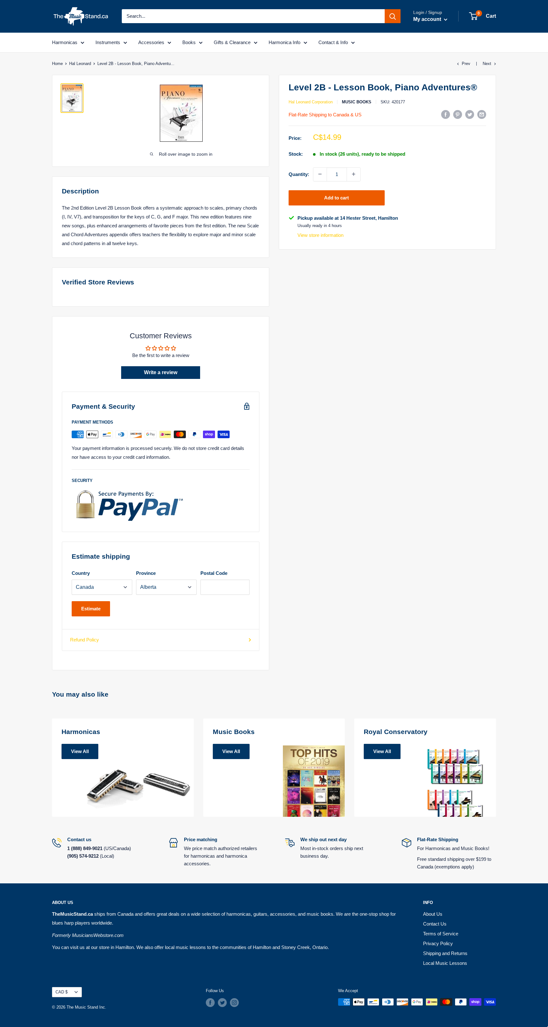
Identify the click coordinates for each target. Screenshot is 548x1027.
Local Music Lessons (445, 963)
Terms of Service (440, 933)
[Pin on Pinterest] (457, 114)
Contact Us (435, 923)
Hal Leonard (80, 63)
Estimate (91, 608)
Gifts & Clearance (232, 42)
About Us (432, 914)
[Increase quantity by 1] (353, 174)
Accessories (151, 42)
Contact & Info (333, 42)
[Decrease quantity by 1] (320, 174)
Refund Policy (84, 639)
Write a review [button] (160, 372)
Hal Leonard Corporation (311, 102)
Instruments (107, 42)
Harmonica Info (284, 42)
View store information (320, 235)
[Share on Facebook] (445, 114)
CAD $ (61, 992)
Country (81, 573)
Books (189, 42)
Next (487, 63)
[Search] (393, 16)
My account (427, 19)
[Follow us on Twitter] (222, 1002)
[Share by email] (481, 114)
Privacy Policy (438, 943)
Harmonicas (64, 42)
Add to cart (336, 197)
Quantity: (299, 174)
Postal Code (213, 573)
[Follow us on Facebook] (210, 1002)
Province (146, 573)
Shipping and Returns (445, 953)
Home (57, 63)
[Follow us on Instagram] (234, 1002)
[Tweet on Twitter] (469, 114)
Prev (466, 63)
